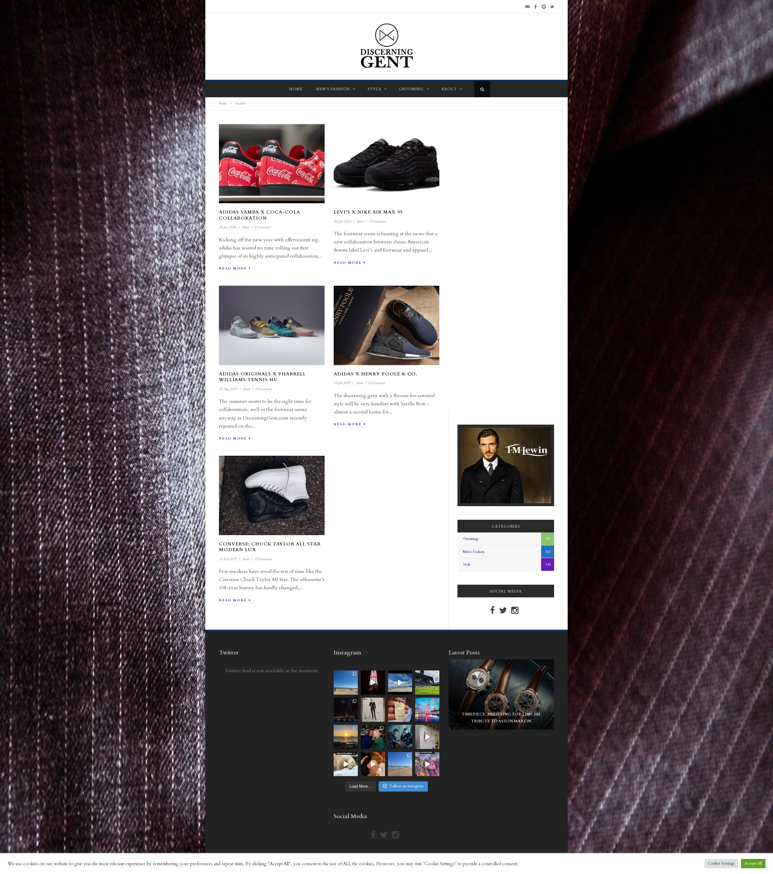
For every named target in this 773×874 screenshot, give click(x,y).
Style (374, 89)
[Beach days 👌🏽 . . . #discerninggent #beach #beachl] (400, 682)
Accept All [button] (753, 863)
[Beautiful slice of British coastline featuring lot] (400, 764)
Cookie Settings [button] (721, 863)
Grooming (411, 89)
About (449, 89)
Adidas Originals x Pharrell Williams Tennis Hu (262, 377)
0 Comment (262, 227)
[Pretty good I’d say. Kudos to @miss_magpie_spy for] (373, 710)
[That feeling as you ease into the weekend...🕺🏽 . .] (427, 764)
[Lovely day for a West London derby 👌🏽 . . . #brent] (427, 682)
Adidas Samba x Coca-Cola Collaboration (259, 215)
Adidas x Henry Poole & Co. (375, 374)
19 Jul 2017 (342, 383)
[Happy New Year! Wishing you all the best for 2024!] (346, 710)
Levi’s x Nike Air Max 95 (368, 212)
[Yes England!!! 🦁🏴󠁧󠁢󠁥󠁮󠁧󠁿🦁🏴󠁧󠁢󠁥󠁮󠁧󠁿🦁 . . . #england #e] (373, 682)
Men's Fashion (473, 551)
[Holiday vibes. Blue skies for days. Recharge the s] (346, 682)
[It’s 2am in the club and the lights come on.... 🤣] (427, 737)
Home (296, 89)
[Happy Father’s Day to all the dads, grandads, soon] (400, 710)
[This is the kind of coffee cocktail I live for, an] (373, 764)
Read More (233, 268)
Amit (245, 227)
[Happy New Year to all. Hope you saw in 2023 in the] (427, 710)
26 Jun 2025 (342, 221)
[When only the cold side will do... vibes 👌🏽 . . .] (346, 764)
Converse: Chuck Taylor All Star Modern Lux (270, 547)
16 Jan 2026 (227, 227)
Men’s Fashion (333, 89)
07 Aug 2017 (228, 389)
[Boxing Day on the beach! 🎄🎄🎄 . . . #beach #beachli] (346, 737)
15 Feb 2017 (228, 559)
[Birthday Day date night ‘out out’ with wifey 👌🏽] (373, 737)
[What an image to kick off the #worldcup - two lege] (400, 737)
